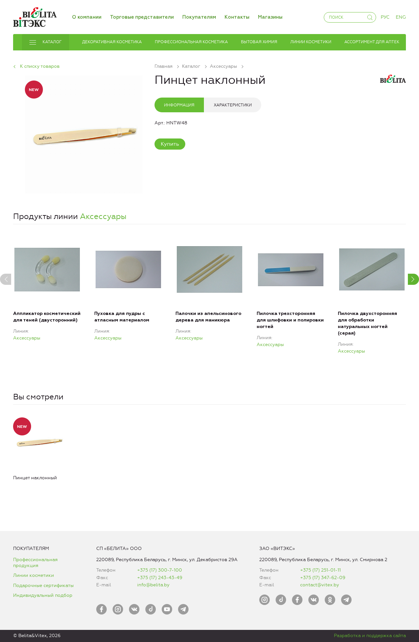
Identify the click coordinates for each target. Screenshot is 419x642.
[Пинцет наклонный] (84, 133)
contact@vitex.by (319, 585)
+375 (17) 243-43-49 (159, 577)
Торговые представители (142, 17)
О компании (86, 17)
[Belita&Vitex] (35, 16)
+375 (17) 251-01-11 (320, 570)
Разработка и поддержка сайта (370, 635)
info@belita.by (153, 585)
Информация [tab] (179, 105)
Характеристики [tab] (233, 105)
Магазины (270, 17)
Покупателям (199, 17)
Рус (385, 17)
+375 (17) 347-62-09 (322, 577)
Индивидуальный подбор (42, 595)
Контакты (237, 17)
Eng (401, 17)
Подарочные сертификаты (43, 585)
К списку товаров (40, 66)
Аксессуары (103, 216)
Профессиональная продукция (35, 562)
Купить (170, 144)
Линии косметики (33, 575)
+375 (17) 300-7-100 (159, 570)
